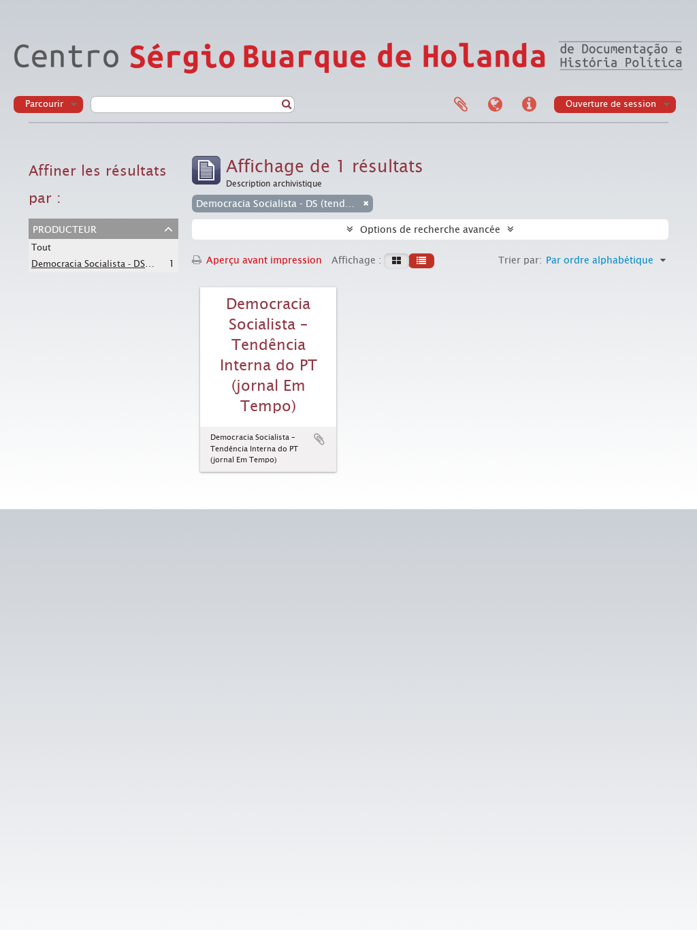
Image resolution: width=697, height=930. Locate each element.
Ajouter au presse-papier (319, 439)
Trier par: (520, 260)
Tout (41, 247)
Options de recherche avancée (430, 229)
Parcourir (44, 104)
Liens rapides (529, 105)
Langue (495, 105)
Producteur (65, 228)
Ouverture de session (611, 104)
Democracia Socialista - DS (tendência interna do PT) (142, 263)
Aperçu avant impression (263, 260)
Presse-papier (461, 105)
